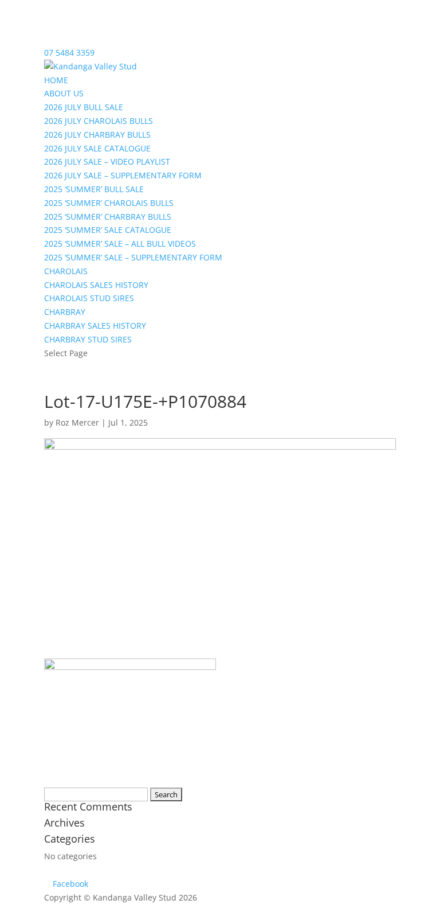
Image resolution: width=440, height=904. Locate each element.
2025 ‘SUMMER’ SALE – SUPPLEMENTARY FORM (133, 257)
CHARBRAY (64, 311)
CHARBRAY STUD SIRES (88, 339)
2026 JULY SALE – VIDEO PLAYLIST (107, 161)
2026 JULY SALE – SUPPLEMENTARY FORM (123, 175)
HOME (56, 80)
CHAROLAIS (66, 271)
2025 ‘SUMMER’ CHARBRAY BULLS (107, 216)
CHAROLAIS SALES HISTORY (96, 284)
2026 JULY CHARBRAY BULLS (97, 134)
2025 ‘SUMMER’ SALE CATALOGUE (107, 229)
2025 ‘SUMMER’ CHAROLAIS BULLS (109, 202)
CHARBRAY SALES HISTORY (95, 325)
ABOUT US (64, 93)
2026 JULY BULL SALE (83, 107)
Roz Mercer (77, 422)
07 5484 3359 (69, 52)
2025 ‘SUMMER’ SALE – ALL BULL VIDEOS (120, 243)
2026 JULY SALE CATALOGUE (97, 148)
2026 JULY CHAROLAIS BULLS (98, 120)
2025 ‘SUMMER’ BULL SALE (94, 189)
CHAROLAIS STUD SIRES (89, 298)
